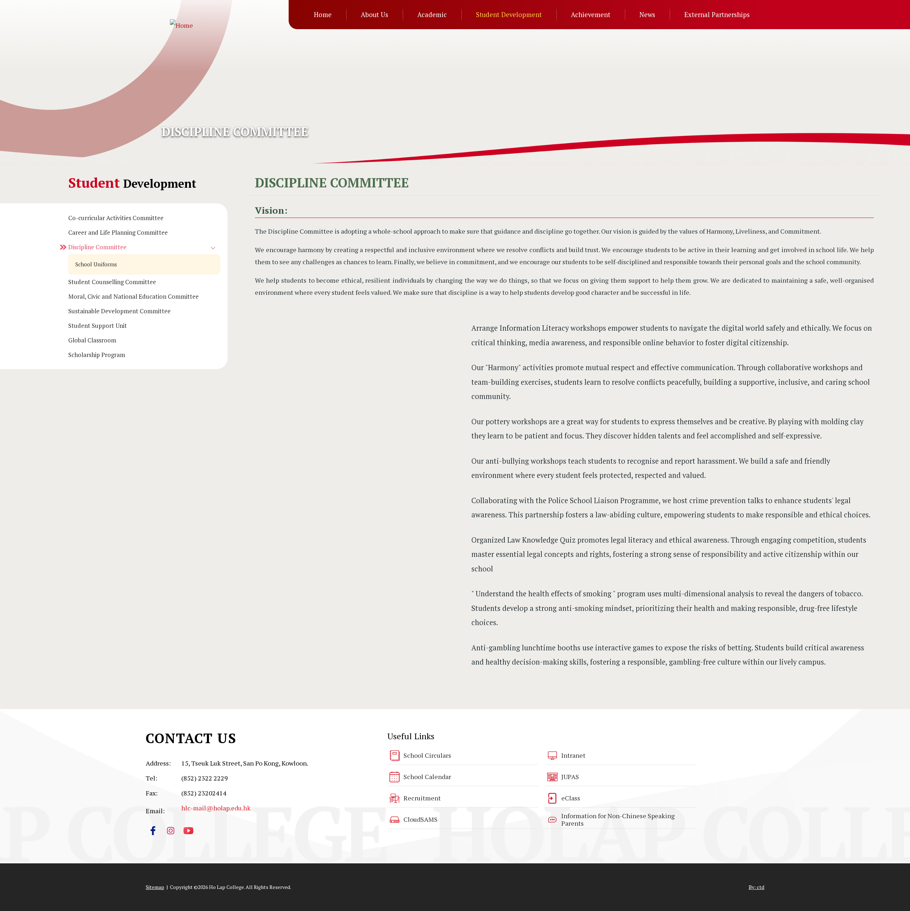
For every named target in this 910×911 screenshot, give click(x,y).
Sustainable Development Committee (119, 311)
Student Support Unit (97, 325)
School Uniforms (96, 264)
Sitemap (155, 887)
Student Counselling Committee (112, 282)
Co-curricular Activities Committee (116, 218)
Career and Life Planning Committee (118, 232)
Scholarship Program (96, 355)
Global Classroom (92, 340)
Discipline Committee (97, 247)
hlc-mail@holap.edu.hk (216, 808)
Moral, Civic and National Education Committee (133, 296)
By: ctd (756, 887)
